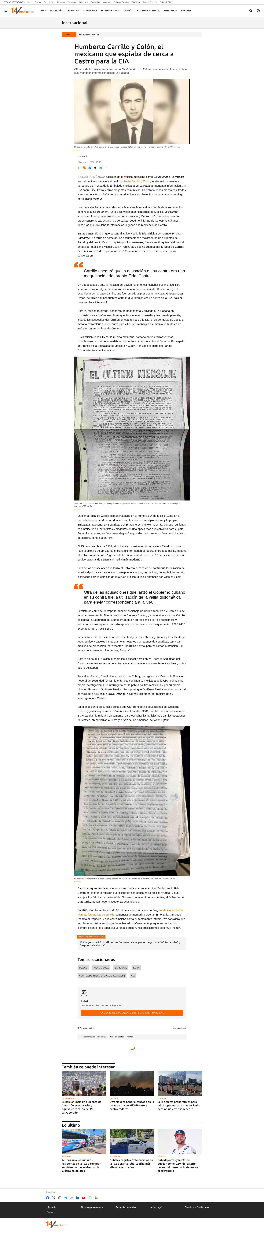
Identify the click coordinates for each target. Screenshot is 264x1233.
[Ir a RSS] (97, 1197)
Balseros (61, 2)
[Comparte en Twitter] (95, 168)
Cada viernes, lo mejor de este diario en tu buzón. (132, 1013)
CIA (133, 976)
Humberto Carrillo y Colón (134, 181)
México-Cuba (101, 968)
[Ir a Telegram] (66, 1197)
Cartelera (90, 10)
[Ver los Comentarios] (84, 168)
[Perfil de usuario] (258, 10)
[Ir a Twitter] (54, 1197)
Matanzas (107, 2)
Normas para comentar (92, 1207)
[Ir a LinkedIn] (78, 1197)
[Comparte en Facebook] (90, 168)
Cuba (43, 10)
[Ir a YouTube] (84, 1197)
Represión (95, 2)
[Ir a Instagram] (60, 1197)
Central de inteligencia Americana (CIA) (102, 976)
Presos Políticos (150, 2)
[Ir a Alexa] (90, 1197)
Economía (56, 10)
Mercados (170, 10)
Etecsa (38, 2)
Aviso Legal (156, 1207)
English (186, 10)
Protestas (72, 2)
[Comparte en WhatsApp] (100, 168)
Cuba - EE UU (166, 2)
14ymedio (51, 1207)
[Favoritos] (79, 168)
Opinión (128, 10)
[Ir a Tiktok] (72, 1197)
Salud (29, 2)
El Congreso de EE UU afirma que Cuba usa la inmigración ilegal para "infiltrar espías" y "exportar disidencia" (130, 944)
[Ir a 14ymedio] (23, 10)
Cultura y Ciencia (148, 10)
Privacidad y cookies (126, 1207)
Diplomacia (83, 2)
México (83, 968)
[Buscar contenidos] (250, 11)
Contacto (50, 1212)
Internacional (110, 10)
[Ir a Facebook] (48, 1197)
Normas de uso (179, 1028)
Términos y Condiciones (197, 1207)
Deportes (73, 10)
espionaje (121, 968)
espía (136, 968)
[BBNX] (57, 1224)
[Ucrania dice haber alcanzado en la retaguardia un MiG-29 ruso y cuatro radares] (132, 1083)
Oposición (136, 2)
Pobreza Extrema (121, 2)
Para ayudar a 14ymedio (89, 35)
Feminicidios (49, 2)
